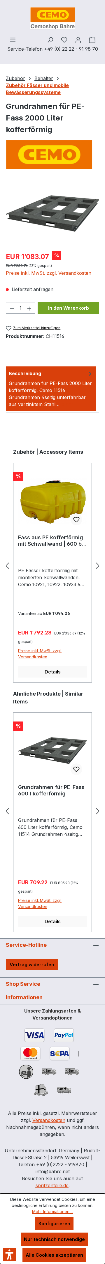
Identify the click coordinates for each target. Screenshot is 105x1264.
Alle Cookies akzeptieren (54, 1255)
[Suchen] (50, 39)
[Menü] (13, 39)
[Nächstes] (97, 565)
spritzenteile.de (52, 1185)
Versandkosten (48, 1120)
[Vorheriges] (7, 565)
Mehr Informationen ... (52, 1211)
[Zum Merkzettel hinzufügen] (76, 519)
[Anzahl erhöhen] (29, 308)
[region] (52, 213)
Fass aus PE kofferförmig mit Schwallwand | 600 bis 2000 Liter (52, 540)
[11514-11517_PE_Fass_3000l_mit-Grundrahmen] (52, 213)
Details (53, 672)
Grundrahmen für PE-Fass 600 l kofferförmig (51, 790)
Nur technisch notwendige (54, 1239)
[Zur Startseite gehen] (52, 18)
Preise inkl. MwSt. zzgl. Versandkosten (48, 273)
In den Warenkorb (68, 308)
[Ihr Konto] (78, 39)
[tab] (51, 388)
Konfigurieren (54, 1223)
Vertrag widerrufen (32, 964)
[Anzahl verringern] (12, 308)
